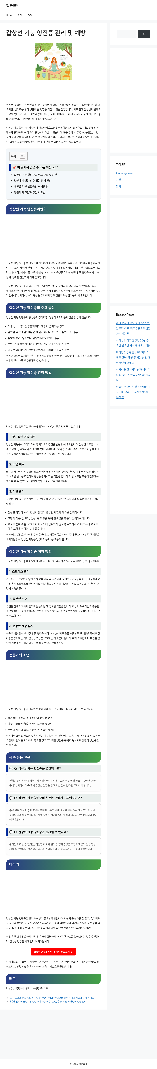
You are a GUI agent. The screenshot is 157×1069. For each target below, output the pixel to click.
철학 (30, 15)
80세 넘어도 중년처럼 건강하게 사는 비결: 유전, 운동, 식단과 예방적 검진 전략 (48, 1001)
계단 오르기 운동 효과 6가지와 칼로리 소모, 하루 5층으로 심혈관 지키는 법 (133, 328)
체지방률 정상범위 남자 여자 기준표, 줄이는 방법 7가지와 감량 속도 (133, 375)
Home (9, 15)
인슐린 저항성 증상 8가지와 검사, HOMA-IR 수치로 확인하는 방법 (133, 392)
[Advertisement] (53, 238)
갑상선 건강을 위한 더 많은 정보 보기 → (53, 951)
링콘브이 (13, 5)
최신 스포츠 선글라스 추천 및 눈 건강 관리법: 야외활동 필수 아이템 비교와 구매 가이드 (52, 997)
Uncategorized (125, 173)
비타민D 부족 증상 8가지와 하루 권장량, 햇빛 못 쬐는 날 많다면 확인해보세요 (133, 358)
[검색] (144, 34)
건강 (20, 15)
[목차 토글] (20, 156)
